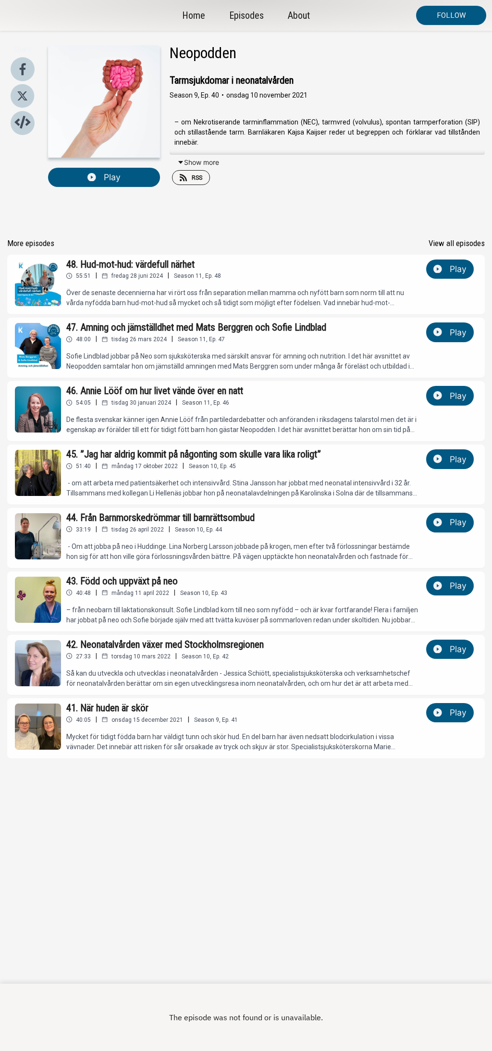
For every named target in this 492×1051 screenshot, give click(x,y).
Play (112, 177)
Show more (201, 162)
